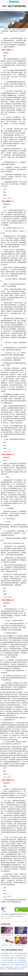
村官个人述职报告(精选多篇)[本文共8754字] (14, 968)
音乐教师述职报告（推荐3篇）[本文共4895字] (15, 967)
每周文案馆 (11, 974)
